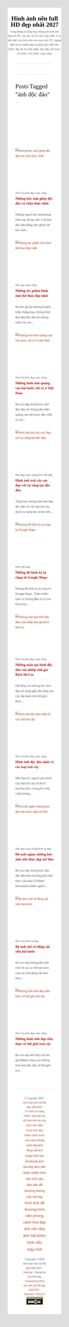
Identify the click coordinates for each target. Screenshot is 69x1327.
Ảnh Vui (19, 193)
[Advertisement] (38, 127)
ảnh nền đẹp (34, 1229)
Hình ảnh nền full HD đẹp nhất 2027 (34, 21)
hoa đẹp (39, 1222)
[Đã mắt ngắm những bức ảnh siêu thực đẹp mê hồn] (34, 823)
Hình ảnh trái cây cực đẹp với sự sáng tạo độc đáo (32, 485)
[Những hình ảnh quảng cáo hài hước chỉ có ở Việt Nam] (34, 352)
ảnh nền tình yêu (36, 1120)
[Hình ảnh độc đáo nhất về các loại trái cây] (34, 731)
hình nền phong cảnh (34, 1215)
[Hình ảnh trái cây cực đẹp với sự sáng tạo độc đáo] (34, 449)
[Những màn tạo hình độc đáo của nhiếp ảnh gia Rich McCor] (34, 633)
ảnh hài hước (34, 1235)
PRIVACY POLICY (34, 1294)
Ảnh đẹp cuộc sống (35, 193)
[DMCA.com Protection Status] (34, 1304)
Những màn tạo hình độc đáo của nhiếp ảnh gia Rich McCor (33, 670)
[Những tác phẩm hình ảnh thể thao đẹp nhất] (34, 259)
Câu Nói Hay (34, 1276)
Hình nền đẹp (45, 475)
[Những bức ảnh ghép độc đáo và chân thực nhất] (34, 167)
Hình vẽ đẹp (44, 849)
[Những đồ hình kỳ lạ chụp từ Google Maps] (34, 541)
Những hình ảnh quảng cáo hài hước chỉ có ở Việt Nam (34, 388)
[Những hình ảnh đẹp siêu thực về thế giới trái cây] (34, 1007)
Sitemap (27, 1272)
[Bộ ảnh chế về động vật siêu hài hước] (34, 915)
